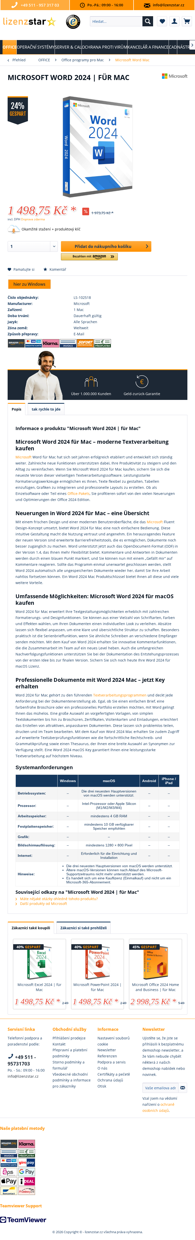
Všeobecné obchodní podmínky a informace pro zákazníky (72, 1080)
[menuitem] (121, 21)
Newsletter (107, 1050)
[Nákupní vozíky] (187, 21)
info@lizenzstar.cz (168, 5)
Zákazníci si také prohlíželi (83, 927)
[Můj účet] (174, 21)
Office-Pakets (79, 493)
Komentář (57, 269)
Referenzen (107, 1056)
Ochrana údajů (110, 1080)
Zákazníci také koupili (31, 927)
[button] (89, 258)
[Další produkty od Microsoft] (174, 82)
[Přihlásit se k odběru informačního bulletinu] (182, 1088)
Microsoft (23, 457)
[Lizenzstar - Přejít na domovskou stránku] (29, 22)
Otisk (102, 1086)
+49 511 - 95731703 (22, 1060)
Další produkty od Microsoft (43, 903)
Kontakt (59, 1044)
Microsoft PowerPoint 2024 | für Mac (97, 987)
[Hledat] (147, 21)
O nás (102, 1068)
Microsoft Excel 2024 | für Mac (39, 987)
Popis (16, 409)
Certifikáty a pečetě (114, 1074)
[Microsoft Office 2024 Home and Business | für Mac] (156, 962)
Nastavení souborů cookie (114, 1041)
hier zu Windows (29, 284)
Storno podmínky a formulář (69, 1065)
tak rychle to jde (46, 409)
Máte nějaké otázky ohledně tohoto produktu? (58, 898)
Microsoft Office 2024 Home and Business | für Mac (155, 987)
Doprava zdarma (33, 219)
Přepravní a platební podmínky (70, 1053)
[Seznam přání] (162, 21)
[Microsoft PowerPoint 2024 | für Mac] (98, 962)
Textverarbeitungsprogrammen (120, 695)
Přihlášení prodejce (69, 1038)
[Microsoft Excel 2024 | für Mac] (39, 962)
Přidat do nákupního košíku (103, 246)
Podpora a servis (112, 1062)
